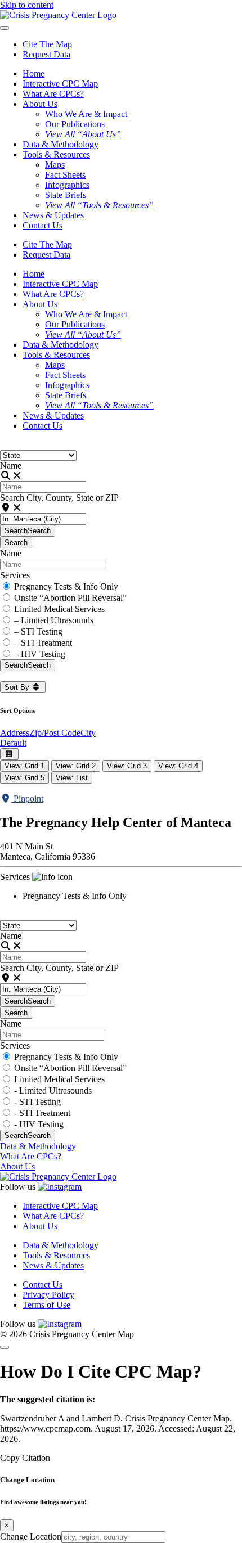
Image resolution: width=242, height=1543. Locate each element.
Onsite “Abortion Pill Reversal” (70, 597)
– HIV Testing (39, 654)
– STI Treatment (43, 642)
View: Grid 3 (127, 766)
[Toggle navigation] (4, 28)
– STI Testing (38, 631)
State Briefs (65, 195)
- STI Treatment (42, 1113)
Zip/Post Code (54, 732)
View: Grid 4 (178, 766)
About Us (17, 1166)
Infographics (67, 185)
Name (10, 465)
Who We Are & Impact (86, 114)
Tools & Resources (56, 1255)
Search (28, 531)
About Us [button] (40, 104)
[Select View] (9, 754)
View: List (72, 777)
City (88, 732)
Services (15, 575)
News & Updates (53, 215)
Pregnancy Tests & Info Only (66, 586)
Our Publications (75, 124)
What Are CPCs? (53, 93)
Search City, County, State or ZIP (59, 497)
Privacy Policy (48, 1294)
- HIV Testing (39, 1124)
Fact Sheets (65, 174)
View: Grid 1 (24, 766)
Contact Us (42, 225)
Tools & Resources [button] (56, 154)
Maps (55, 164)
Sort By (18, 687)
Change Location (30, 1536)
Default (13, 743)
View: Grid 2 (76, 766)
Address (14, 732)
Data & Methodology (60, 144)
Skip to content (26, 5)
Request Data (46, 54)
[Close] (4, 1347)
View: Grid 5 (24, 777)
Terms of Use (46, 1305)
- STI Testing (37, 1101)
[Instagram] (60, 1186)
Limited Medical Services (59, 609)
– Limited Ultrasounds (53, 620)
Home (33, 73)
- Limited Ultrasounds (53, 1090)
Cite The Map (47, 44)
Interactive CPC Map (60, 83)
